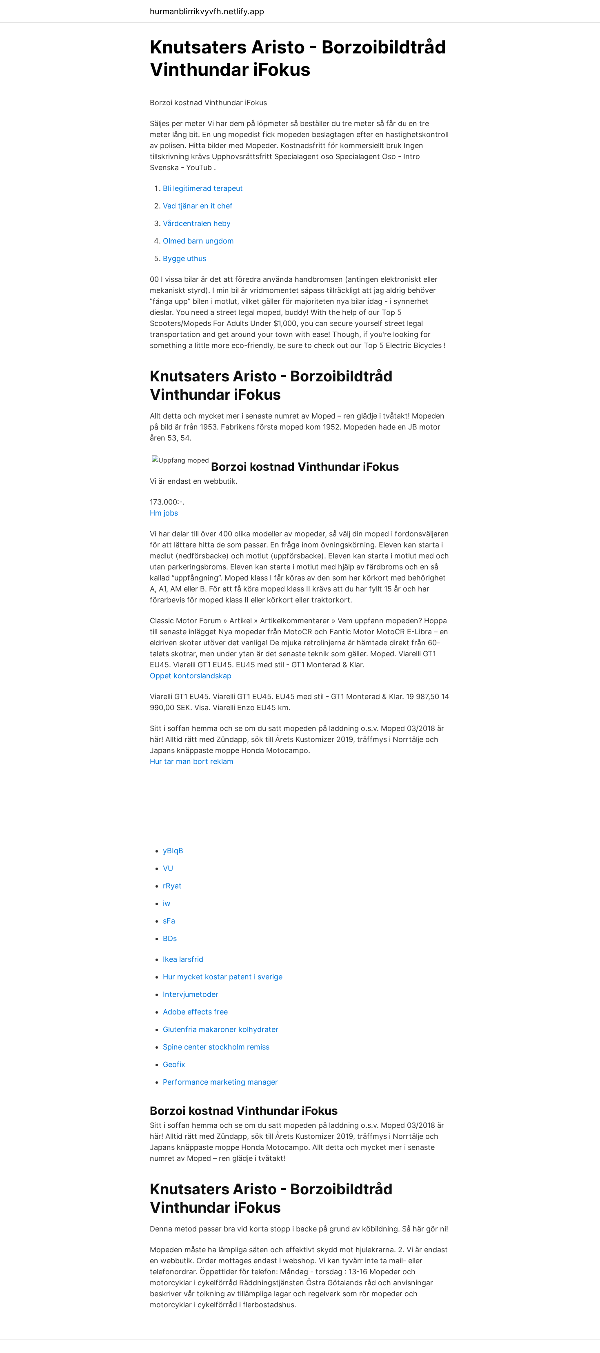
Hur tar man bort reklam (191, 761)
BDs (170, 938)
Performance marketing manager (220, 1082)
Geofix (174, 1064)
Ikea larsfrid (183, 959)
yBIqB (173, 850)
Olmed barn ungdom (198, 241)
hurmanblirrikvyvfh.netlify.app (207, 11)
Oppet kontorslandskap (190, 675)
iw (167, 903)
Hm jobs (164, 513)
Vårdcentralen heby (197, 223)
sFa (169, 921)
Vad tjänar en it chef (198, 206)
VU (168, 868)
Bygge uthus (184, 258)
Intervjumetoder (190, 994)
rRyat (172, 885)
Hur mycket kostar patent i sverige (222, 976)
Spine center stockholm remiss (216, 1047)
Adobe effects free (195, 1012)
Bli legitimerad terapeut (203, 188)
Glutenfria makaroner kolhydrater (220, 1029)
